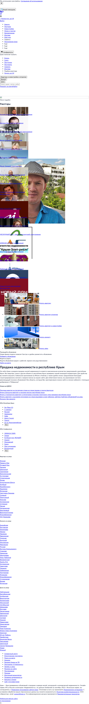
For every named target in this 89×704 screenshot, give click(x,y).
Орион (6, 435)
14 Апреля (3, 504)
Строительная (5, 478)
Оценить (7, 67)
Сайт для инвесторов (11, 682)
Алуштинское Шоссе (7, 482)
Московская (4, 542)
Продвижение (9, 671)
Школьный (4, 469)
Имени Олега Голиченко (8, 631)
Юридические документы (13, 656)
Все (6, 425)
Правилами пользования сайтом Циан (24, 690)
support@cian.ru (19, 694)
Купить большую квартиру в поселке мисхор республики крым (22, 392)
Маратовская (4, 624)
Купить (6, 58)
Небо (6, 416)
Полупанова (4, 573)
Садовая (3, 618)
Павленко (3, 534)
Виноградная (4, 598)
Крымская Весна (6, 639)
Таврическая (4, 536)
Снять (6, 60)
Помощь (7, 673)
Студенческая (5, 579)
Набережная (4, 570)
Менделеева (4, 555)
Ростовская (4, 527)
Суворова (3, 551)
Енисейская (4, 525)
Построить (8, 65)
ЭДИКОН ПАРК (9, 433)
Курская (3, 461)
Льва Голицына (5, 628)
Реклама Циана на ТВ (11, 662)
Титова (2, 480)
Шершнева (4, 607)
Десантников (4, 611)
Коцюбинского (5, 487)
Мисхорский (4, 603)
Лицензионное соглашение (73, 690)
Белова (2, 581)
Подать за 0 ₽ (9, 73)
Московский (8, 442)
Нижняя (3, 620)
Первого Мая (4, 463)
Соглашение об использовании (32, 1)
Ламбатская (4, 637)
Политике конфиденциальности (68, 692)
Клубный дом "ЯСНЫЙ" (12, 438)
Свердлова (4, 566)
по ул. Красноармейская (12, 422)
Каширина (3, 489)
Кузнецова (3, 575)
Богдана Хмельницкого (8, 549)
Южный (3, 650)
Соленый (3, 495)
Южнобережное (6, 515)
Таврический (4, 613)
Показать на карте (6, 86)
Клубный (3, 484)
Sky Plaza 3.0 (8, 407)
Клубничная (4, 596)
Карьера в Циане (10, 679)
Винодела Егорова (6, 512)
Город (6, 444)
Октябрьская (4, 605)
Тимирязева (4, 529)
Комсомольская (5, 474)
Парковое (3, 626)
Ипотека (7, 35)
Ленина (2, 532)
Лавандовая (4, 622)
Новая (2, 648)
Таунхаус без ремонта (7, 399)
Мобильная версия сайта (9, 699)
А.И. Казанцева (5, 517)
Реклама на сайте (10, 669)
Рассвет (7, 412)
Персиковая (4, 641)
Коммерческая (9, 33)
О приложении (5, 701)
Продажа (7, 27)
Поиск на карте (9, 658)
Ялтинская (3, 491)
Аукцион (7, 660)
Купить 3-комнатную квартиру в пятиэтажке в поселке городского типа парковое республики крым (35, 395)
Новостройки (9, 29)
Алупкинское (4, 502)
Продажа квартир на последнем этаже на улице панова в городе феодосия (26, 390)
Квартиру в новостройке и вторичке (13, 77)
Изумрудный (8, 448)
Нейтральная (4, 592)
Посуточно (8, 62)
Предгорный (4, 497)
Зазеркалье (8, 414)
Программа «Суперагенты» (13, 664)
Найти (15, 86)
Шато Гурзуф (9, 418)
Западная (3, 633)
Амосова (3, 500)
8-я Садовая (4, 476)
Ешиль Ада (4, 562)
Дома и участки (9, 31)
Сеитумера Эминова (7, 493)
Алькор (6, 440)
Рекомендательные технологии (68, 694)
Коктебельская (5, 594)
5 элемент (8, 410)
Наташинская (5, 508)
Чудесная (3, 538)
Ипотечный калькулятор (12, 675)
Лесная (2, 506)
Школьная (3, 616)
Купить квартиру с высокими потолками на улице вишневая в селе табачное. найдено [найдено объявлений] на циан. (41, 397)
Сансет (6, 420)
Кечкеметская (5, 560)
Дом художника (10, 446)
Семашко (3, 568)
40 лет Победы (5, 635)
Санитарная (4, 472)
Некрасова (3, 553)
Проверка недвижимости (13, 677)
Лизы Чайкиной (5, 557)
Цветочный (4, 644)
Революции (4, 545)
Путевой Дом (4, 465)
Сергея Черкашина (6, 646)
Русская (2, 547)
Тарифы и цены (9, 667)
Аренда (7, 24)
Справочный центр (11, 654)
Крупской (3, 540)
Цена (2, 82)
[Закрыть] (1, 3)
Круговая (3, 609)
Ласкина (3, 467)
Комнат (3, 79)
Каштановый (4, 510)
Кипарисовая (4, 600)
